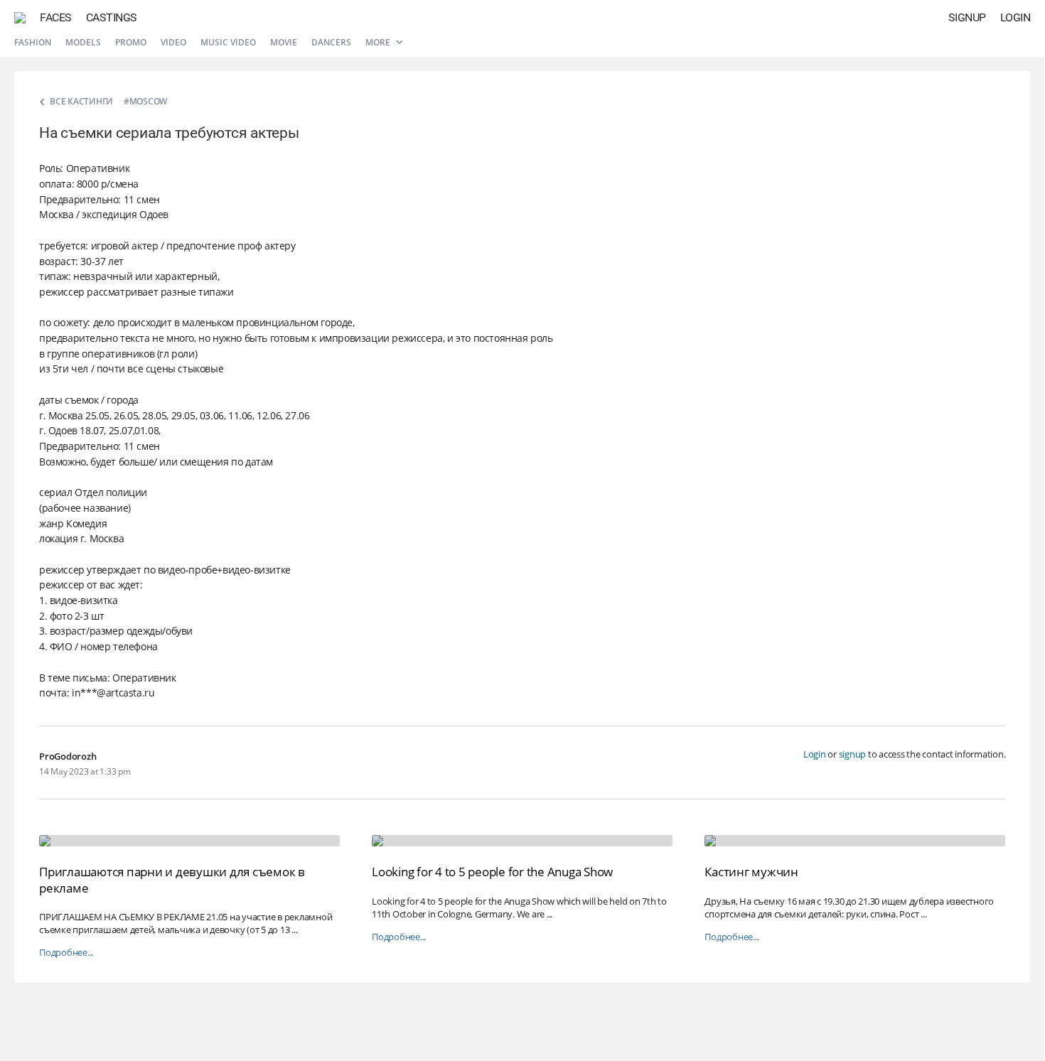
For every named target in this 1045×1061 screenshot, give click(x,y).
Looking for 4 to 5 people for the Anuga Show (492, 871)
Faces (56, 17)
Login (1015, 17)
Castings (111, 17)
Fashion (32, 42)
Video (173, 42)
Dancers (331, 42)
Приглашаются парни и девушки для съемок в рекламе (172, 879)
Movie (283, 42)
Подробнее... (66, 952)
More (378, 42)
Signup (967, 17)
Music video (228, 42)
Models (83, 42)
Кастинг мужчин (751, 871)
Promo (130, 42)
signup (853, 754)
